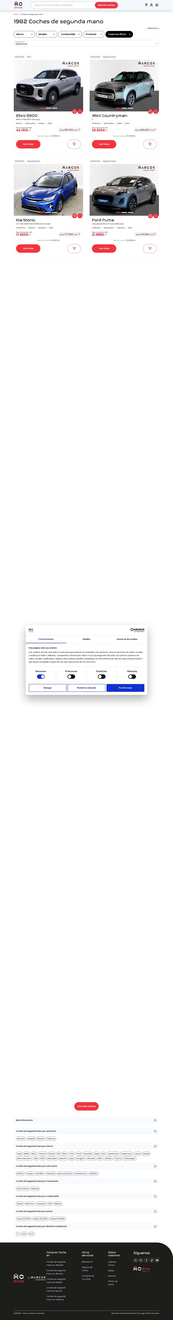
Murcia (40, 1138)
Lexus (137, 1153)
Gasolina (41, 1203)
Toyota (117, 1158)
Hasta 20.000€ (41, 1218)
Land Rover (113, 1153)
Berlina (20, 1173)
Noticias (112, 1276)
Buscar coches (106, 5)
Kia (103, 1153)
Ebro (65, 1153)
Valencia (51, 1138)
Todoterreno (81, 1173)
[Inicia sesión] (151, 5)
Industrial (50, 1173)
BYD (34, 1153)
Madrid (31, 1138)
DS (58, 1153)
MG (36, 1158)
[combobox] (74, 5)
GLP (50, 1203)
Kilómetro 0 (87, 1262)
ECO (31, 1234)
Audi (19, 1153)
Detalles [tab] (86, 639)
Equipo (111, 1270)
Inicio (16, 14)
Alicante (21, 1138)
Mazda (146, 1153)
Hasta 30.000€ (58, 1218)
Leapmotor (126, 1153)
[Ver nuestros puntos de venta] (146, 5)
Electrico (30, 1203)
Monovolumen (65, 1173)
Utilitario (93, 1173)
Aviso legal (141, 1313)
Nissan (63, 1158)
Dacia (51, 1153)
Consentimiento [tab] (46, 639)
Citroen (42, 1153)
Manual (35, 1188)
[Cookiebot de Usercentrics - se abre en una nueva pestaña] (132, 630)
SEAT (100, 1158)
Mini (42, 1158)
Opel (71, 1158)
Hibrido (58, 1203)
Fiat (72, 1153)
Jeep (96, 1153)
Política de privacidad (128, 1313)
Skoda (108, 1158)
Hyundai (87, 1153)
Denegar (48, 688)
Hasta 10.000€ (24, 1218)
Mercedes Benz (24, 1158)
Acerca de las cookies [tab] (127, 639)
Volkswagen (129, 1158)
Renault (91, 1158)
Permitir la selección (86, 688)
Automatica (23, 1188)
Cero (24, 1234)
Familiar (39, 1173)
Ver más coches (86, 1106)
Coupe (29, 1173)
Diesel (20, 1203)
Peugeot (80, 1158)
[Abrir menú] (156, 5)
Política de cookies (152, 1313)
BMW (26, 1153)
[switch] (71, 677)
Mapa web (115, 1313)
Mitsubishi (52, 1158)
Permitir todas (125, 688)
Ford (79, 1153)
